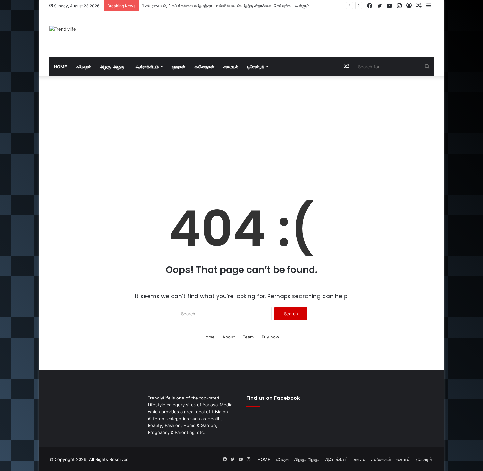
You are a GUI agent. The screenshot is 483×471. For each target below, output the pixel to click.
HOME (60, 66)
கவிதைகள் (204, 66)
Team (248, 336)
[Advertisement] (307, 33)
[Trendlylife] (62, 28)
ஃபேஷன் (83, 66)
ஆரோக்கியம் (147, 66)
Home (208, 336)
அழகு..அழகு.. (113, 66)
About (228, 336)
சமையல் (230, 66)
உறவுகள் (178, 66)
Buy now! (271, 336)
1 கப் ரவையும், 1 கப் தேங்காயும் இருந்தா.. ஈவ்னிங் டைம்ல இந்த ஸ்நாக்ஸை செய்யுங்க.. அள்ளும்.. (227, 5)
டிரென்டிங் (255, 66)
